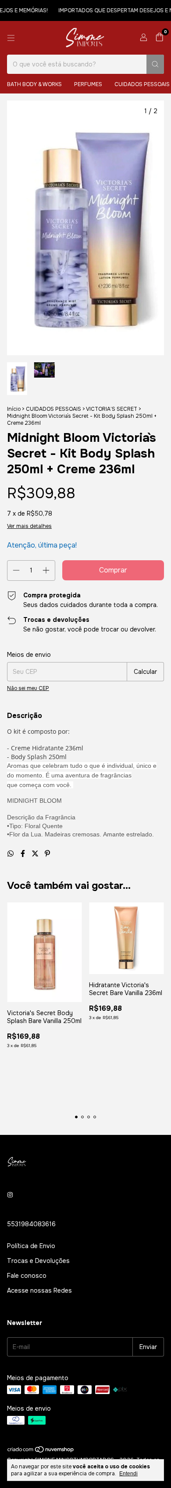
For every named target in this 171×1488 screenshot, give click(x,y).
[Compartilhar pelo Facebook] (23, 853)
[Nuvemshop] (41, 1451)
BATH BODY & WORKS (34, 84)
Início (14, 409)
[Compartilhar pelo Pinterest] (47, 853)
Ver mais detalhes (29, 526)
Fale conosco (26, 1276)
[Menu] (11, 38)
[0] (159, 37)
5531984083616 (31, 1224)
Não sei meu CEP (28, 688)
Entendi (128, 1474)
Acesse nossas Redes (39, 1290)
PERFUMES (88, 84)
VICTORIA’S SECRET (111, 409)
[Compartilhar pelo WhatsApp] (11, 853)
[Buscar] (155, 64)
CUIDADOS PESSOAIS (53, 409)
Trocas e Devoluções (38, 1261)
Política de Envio (31, 1246)
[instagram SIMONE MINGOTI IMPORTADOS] (10, 1195)
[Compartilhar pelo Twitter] (36, 853)
